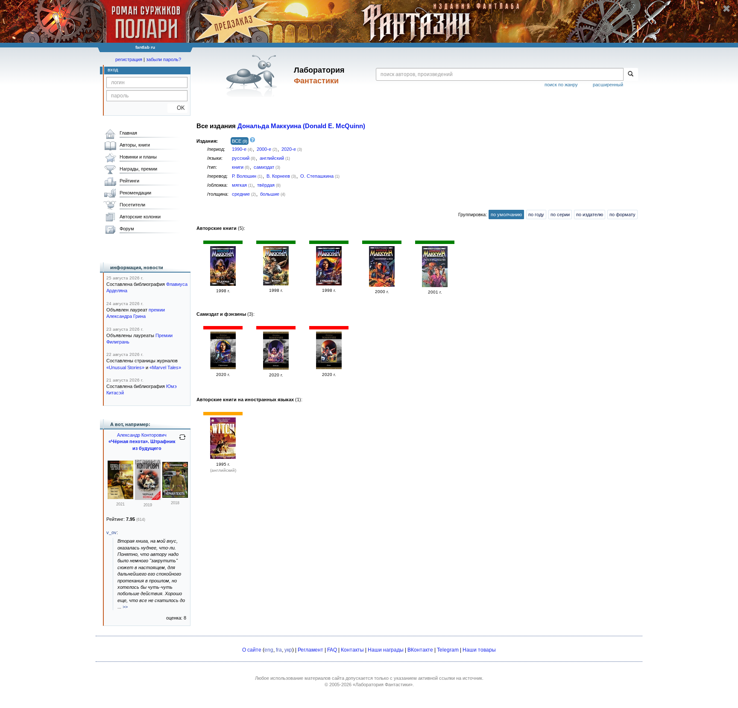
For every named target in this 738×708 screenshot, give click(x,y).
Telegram (448, 650)
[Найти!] (630, 74)
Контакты (352, 650)
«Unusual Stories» (125, 367)
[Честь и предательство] (434, 285)
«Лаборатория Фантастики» (383, 684)
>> (125, 606)
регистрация (128, 59)
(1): (249, 399)
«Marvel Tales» (165, 367)
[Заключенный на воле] (381, 285)
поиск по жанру (561, 84)
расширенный (608, 84)
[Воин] (276, 283)
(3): (225, 314)
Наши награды (386, 650)
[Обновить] (182, 440)
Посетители (132, 204)
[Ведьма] (223, 284)
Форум (127, 228)
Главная (128, 132)
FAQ (332, 650)
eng (268, 650)
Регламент (310, 650)
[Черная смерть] (120, 497)
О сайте (251, 650)
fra (279, 650)
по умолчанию (506, 214)
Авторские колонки (140, 216)
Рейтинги (129, 180)
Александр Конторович (142, 435)
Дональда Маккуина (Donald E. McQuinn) (301, 126)
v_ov (111, 532)
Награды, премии (138, 168)
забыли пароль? (163, 59)
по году (536, 214)
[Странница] (329, 283)
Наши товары (479, 650)
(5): (220, 228)
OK (177, 108)
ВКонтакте (420, 650)
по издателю (589, 214)
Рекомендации (135, 192)
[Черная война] (148, 498)
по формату (622, 214)
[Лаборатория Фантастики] (253, 75)
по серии (560, 214)
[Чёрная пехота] (175, 496)
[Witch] (223, 457)
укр (288, 650)
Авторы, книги (135, 144)
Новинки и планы (138, 156)
